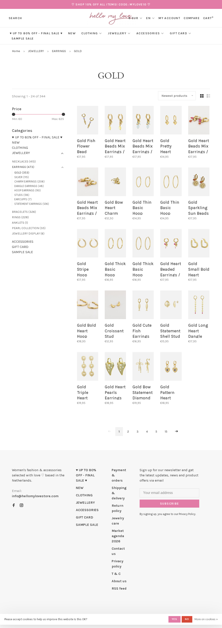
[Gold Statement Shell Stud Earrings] (170, 305)
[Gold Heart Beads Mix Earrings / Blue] (143, 121)
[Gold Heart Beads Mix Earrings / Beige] (87, 182)
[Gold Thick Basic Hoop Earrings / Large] (143, 244)
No (187, 619)
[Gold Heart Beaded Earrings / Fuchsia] (170, 244)
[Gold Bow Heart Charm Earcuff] (115, 182)
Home (16, 51)
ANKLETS (20, 223)
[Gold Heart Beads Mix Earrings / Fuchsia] (198, 121)
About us (119, 581)
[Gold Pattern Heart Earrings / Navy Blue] (170, 367)
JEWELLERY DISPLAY (28, 233)
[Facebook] (13, 505)
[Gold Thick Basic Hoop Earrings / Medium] (115, 244)
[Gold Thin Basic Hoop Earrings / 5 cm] (170, 182)
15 (166, 431)
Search (15, 18)
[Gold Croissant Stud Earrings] (115, 305)
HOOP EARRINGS (27, 190)
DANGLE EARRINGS (29, 186)
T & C (116, 574)
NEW (72, 33)
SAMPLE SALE (22, 38)
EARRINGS (59, 51)
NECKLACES (24, 161)
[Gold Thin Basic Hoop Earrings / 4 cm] (143, 182)
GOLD (78, 51)
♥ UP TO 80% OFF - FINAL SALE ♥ (36, 33)
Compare (192, 18)
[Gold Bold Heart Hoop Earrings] (87, 305)
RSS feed (119, 588)
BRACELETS (24, 212)
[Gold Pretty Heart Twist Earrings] (170, 121)
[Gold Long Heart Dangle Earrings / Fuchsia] (198, 305)
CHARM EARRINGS (29, 181)
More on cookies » (206, 619)
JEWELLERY (117, 33)
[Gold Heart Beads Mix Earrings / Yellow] (115, 121)
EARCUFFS (23, 199)
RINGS (20, 217)
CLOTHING (89, 33)
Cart (208, 18)
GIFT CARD (178, 33)
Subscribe (169, 503)
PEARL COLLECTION (29, 228)
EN (148, 18)
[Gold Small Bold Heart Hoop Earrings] (198, 244)
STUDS (21, 195)
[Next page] (176, 431)
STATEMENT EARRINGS (31, 203)
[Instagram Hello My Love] (21, 505)
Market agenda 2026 (118, 536)
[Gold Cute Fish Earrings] (143, 305)
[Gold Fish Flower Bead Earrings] (87, 121)
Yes (174, 619)
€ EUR (134, 18)
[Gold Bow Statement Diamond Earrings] (143, 367)
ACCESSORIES (148, 33)
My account (169, 18)
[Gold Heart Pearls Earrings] (115, 367)
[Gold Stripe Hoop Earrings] (87, 244)
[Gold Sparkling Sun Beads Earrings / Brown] (198, 182)
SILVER (21, 177)
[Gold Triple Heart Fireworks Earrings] (87, 367)
